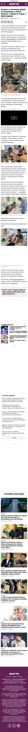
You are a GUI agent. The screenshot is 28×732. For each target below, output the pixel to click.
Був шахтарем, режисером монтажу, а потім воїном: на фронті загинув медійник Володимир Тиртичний (14, 400)
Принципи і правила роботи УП (10, 682)
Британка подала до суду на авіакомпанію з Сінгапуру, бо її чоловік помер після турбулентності (13, 406)
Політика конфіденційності (19, 679)
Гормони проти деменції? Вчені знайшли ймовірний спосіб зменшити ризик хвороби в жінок (13, 625)
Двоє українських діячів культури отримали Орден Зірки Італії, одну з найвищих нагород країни (14, 572)
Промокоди (22, 682)
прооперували (18, 279)
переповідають (11, 39)
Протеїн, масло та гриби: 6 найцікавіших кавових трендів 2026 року (13, 433)
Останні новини (8, 395)
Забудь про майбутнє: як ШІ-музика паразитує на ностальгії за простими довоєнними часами (14, 652)
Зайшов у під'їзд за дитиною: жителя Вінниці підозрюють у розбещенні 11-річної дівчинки (13, 426)
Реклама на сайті (6, 679)
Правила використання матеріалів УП (14, 681)
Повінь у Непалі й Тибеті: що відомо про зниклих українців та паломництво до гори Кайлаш (13, 413)
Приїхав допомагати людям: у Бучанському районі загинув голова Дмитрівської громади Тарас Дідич (12, 544)
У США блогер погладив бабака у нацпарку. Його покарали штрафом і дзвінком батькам (13, 419)
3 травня (10, 32)
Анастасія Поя (4, 18)
